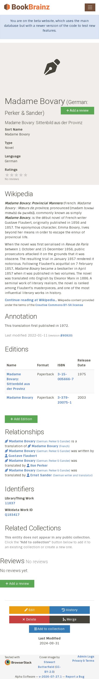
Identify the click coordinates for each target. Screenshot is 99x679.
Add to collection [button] (50, 629)
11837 (10, 503)
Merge (71, 619)
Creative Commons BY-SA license (59, 305)
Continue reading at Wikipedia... (31, 300)
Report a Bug (75, 677)
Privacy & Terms (83, 661)
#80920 (66, 335)
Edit (31, 610)
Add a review (79, 110)
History (71, 610)
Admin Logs (86, 656)
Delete (30, 619)
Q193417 (12, 515)
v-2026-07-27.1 (50, 677)
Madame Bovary (20, 397)
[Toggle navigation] (90, 7)
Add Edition (22, 419)
